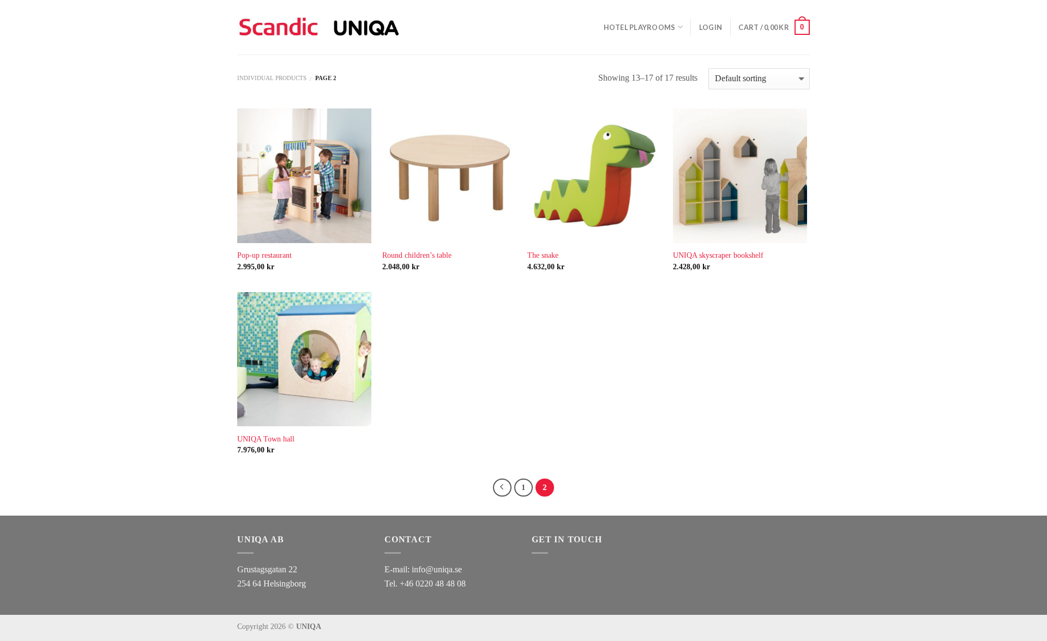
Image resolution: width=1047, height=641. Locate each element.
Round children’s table (417, 255)
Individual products (271, 78)
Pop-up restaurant (264, 255)
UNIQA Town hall (265, 438)
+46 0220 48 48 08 (433, 583)
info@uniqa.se (437, 569)
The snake (542, 255)
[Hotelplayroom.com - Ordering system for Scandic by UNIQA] (318, 27)
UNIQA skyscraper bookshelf (718, 255)
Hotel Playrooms (640, 27)
